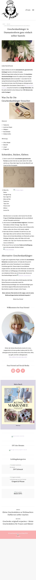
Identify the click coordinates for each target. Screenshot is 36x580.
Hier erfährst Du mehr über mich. (18, 357)
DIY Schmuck (18, 469)
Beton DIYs (18, 493)
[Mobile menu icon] (33, 10)
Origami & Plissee (18, 481)
